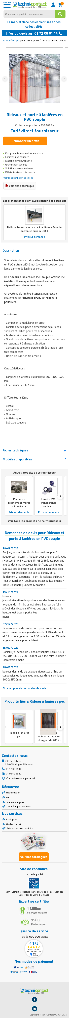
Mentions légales (15, 802)
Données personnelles (19, 806)
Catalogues (11, 819)
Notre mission (13, 792)
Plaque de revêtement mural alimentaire (19, 502)
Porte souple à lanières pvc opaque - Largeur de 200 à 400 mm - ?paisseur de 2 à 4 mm (48, 740)
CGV (8, 797)
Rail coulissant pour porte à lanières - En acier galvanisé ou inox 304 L (34, 229)
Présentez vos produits (20, 828)
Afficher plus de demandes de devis (25, 688)
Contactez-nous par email (20, 778)
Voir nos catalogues (33, 856)
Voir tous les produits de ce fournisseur (34, 521)
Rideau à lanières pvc (19, 734)
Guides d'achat (13, 824)
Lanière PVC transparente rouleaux (48, 502)
